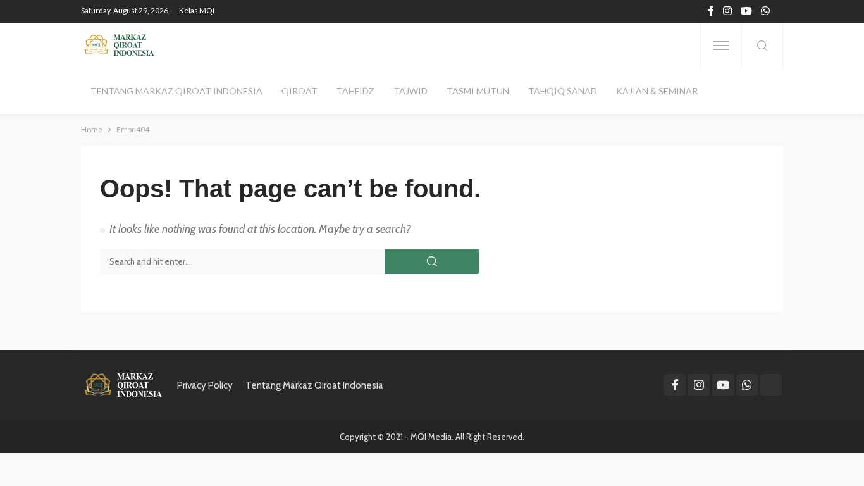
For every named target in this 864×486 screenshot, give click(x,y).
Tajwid (410, 90)
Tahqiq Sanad (562, 90)
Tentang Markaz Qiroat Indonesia (176, 90)
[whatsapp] (765, 11)
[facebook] (711, 11)
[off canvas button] (721, 45)
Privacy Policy (205, 385)
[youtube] (746, 11)
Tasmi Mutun (478, 90)
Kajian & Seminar (657, 90)
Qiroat (299, 90)
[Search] (762, 46)
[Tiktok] (771, 385)
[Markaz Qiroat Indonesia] (118, 46)
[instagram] (727, 11)
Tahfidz (355, 90)
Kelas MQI (196, 10)
